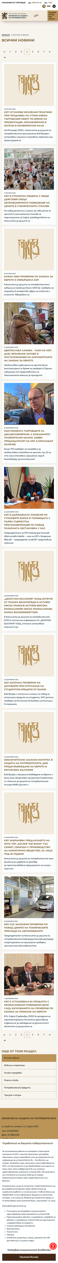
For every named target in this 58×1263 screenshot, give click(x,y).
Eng (49, 6)
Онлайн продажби (13, 1073)
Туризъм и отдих (12, 1095)
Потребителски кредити (17, 1088)
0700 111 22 (37, 3)
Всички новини (21, 35)
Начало (6, 35)
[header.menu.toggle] (36, 15)
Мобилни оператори (14, 1065)
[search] (44, 6)
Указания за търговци (13, 3)
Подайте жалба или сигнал (52, 16)
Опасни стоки (11, 1080)
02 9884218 (13, 1135)
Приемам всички (29, 1257)
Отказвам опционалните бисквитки (29, 1250)
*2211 (50, 3)
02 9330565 (12, 1131)
